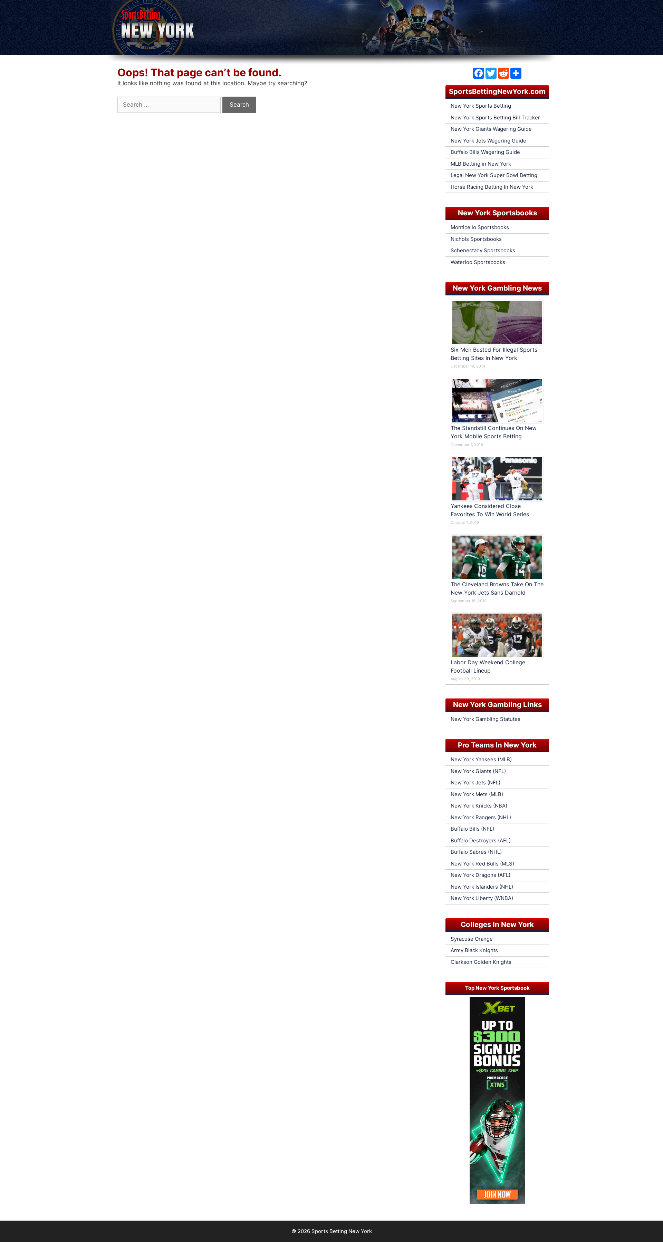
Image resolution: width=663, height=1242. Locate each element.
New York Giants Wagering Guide (491, 129)
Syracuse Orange (472, 939)
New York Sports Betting (481, 105)
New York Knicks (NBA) (479, 805)
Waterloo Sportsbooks (478, 262)
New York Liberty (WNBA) (482, 898)
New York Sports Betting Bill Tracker (495, 117)
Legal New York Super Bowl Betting (494, 175)
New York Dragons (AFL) (480, 875)
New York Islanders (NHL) (482, 886)
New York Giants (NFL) (478, 771)
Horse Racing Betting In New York (492, 187)
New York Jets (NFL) (475, 782)
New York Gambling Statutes (485, 719)
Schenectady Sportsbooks (483, 250)
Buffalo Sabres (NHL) (476, 852)
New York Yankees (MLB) (481, 759)
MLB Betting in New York (481, 163)
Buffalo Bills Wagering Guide (485, 152)
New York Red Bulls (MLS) (482, 863)
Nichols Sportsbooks (476, 239)
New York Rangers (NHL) (481, 817)
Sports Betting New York (341, 1231)
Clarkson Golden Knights (481, 962)
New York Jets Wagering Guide (488, 140)
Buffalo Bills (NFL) (472, 828)
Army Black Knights (474, 950)
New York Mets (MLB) (477, 794)
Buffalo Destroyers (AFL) (481, 840)
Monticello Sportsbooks (480, 227)
